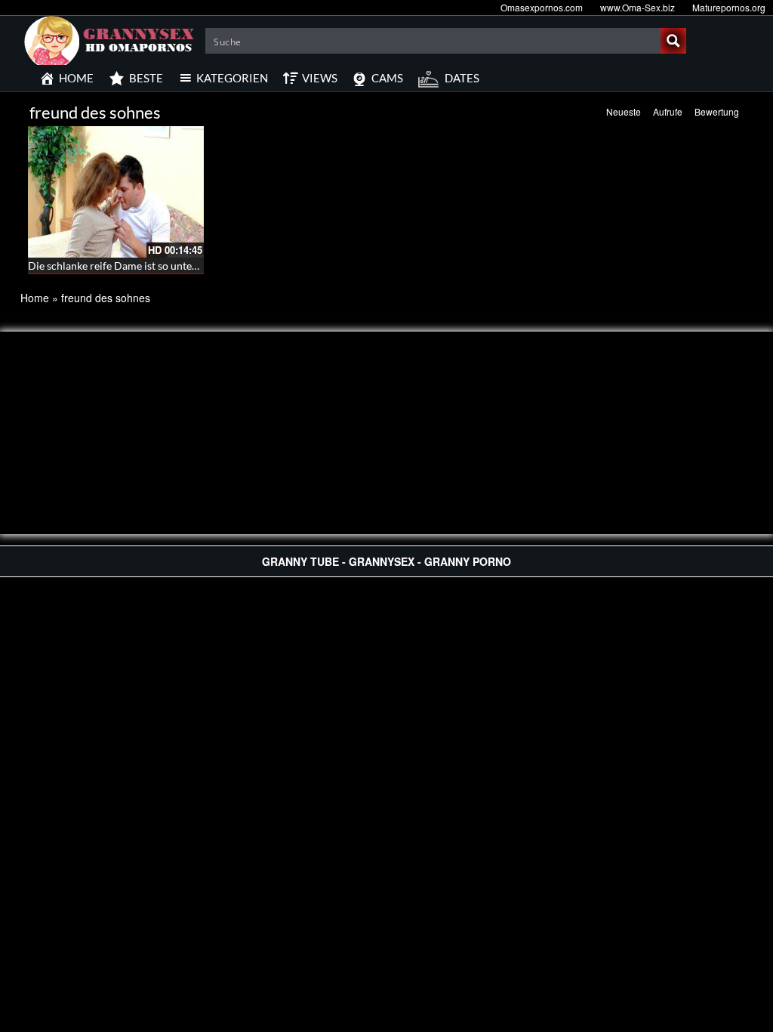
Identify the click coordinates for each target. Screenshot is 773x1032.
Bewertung (716, 111)
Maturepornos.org (728, 7)
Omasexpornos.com (541, 7)
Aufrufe (667, 111)
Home (34, 297)
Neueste (623, 111)
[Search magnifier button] (673, 41)
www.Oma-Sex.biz (637, 7)
